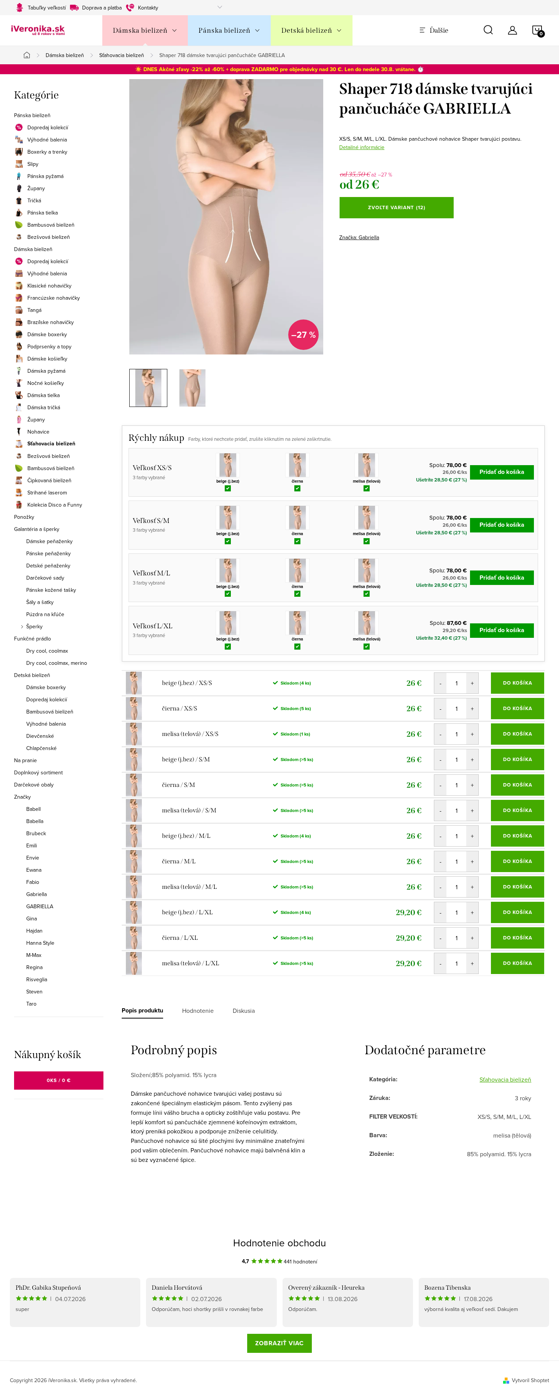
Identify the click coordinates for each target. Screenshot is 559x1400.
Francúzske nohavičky (53, 298)
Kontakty (148, 7)
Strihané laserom (47, 492)
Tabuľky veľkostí (47, 7)
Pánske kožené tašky (51, 590)
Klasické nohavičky (49, 285)
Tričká (34, 200)
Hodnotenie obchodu (279, 1242)
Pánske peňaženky (48, 553)
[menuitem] (145, 30)
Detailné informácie (361, 147)
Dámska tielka (43, 395)
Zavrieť (392, 235)
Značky (22, 797)
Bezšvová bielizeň (48, 237)
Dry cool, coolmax (47, 651)
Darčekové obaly (34, 784)
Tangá (34, 310)
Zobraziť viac (279, 1343)
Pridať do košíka (502, 471)
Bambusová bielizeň (51, 225)
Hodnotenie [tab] (198, 1010)
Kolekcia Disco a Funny (54, 505)
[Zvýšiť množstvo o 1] (472, 683)
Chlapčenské (41, 748)
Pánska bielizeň (32, 115)
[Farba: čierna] (297, 465)
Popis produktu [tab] (142, 1010)
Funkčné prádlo (32, 638)
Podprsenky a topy (49, 346)
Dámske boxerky (47, 334)
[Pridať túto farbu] (228, 487)
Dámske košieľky (47, 358)
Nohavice (38, 431)
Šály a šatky (40, 602)
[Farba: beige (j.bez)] (228, 465)
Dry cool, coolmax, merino (56, 663)
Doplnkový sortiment (38, 772)
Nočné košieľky (45, 383)
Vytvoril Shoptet (530, 1380)
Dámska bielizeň (33, 249)
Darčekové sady (45, 578)
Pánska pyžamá (45, 176)
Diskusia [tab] (244, 1010)
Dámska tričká (43, 407)
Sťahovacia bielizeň (51, 444)
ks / (59, 1080)
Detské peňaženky (48, 565)
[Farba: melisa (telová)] (366, 465)
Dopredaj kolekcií (47, 127)
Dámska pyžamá (46, 371)
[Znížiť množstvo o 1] (440, 683)
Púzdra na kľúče (45, 614)
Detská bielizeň (32, 675)
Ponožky (24, 517)
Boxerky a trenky (47, 152)
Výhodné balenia (47, 139)
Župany (36, 188)
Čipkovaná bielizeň (49, 480)
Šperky (34, 626)
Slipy (32, 164)
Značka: (359, 237)
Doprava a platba (102, 7)
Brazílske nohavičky (50, 322)
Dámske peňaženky (49, 541)
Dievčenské (40, 736)
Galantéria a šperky (36, 529)
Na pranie (25, 760)
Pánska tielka (42, 212)
